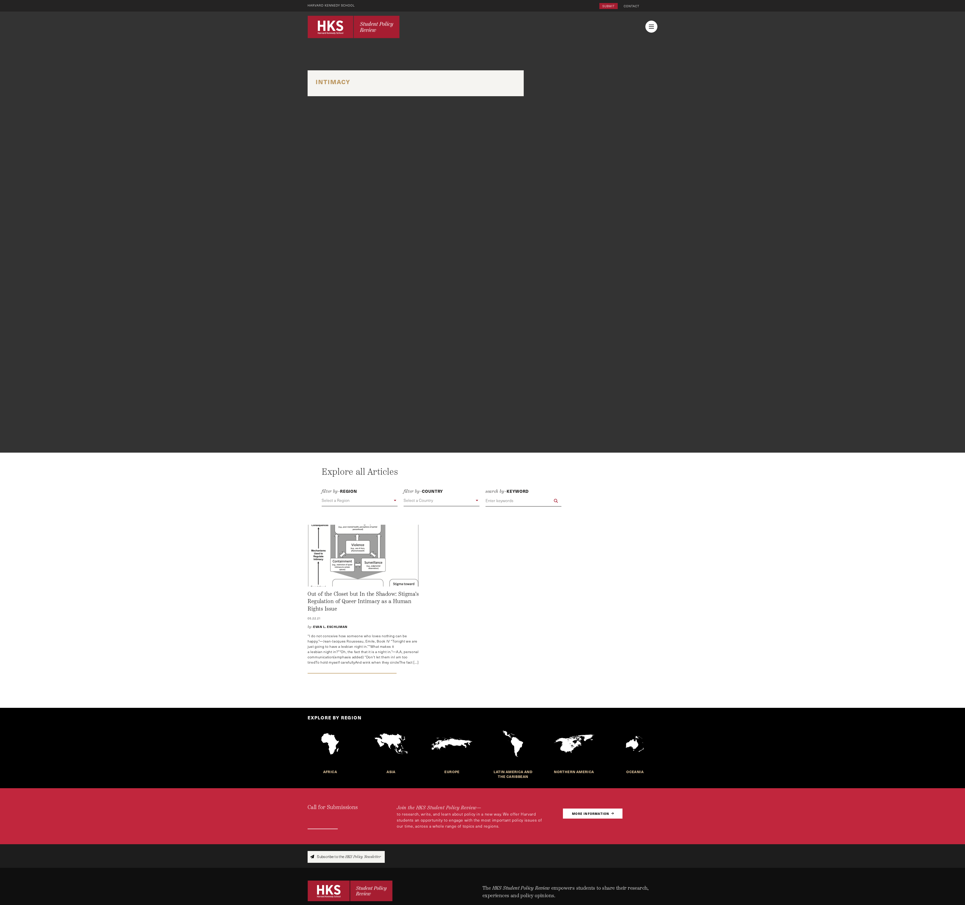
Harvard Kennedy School (331, 5)
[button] (360, 500)
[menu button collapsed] (651, 27)
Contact (631, 6)
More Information (590, 813)
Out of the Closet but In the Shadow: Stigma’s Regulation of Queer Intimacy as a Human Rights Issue (363, 601)
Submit (608, 6)
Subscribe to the (348, 856)
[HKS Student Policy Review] (354, 27)
